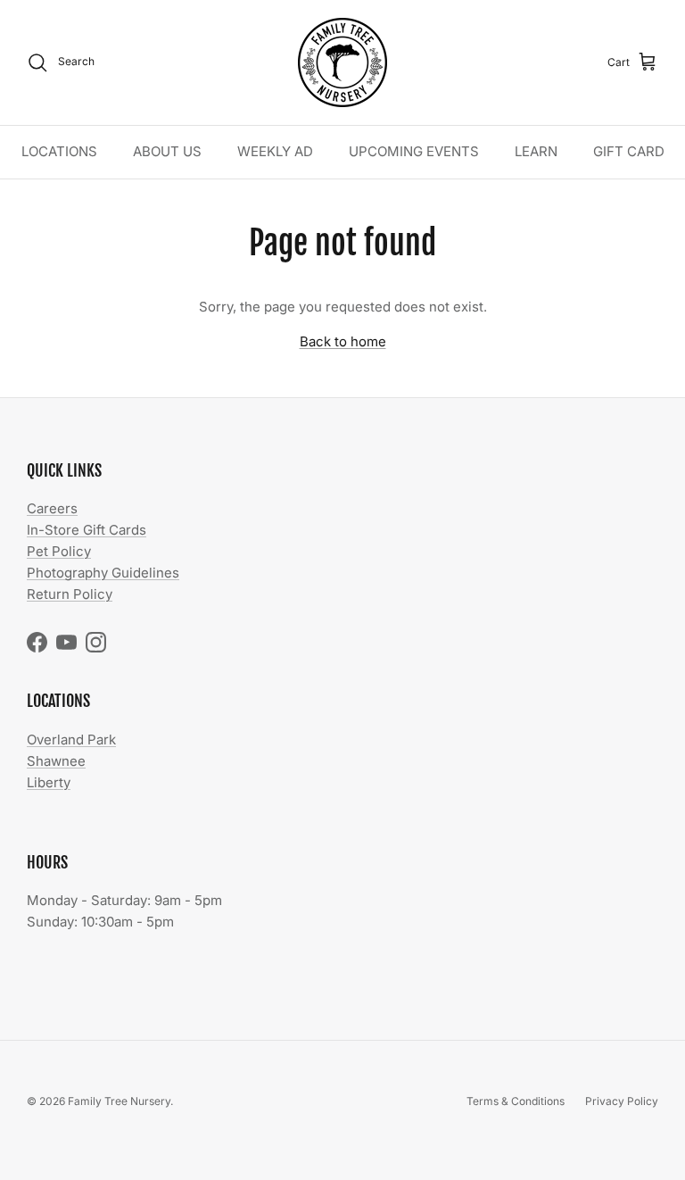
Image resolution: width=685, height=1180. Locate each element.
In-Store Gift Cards (86, 529)
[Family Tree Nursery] (342, 62)
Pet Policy (59, 551)
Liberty (48, 782)
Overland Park (71, 739)
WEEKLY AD (275, 151)
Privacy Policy (621, 1101)
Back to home (343, 341)
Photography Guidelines (103, 572)
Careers (52, 508)
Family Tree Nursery (119, 1101)
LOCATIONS (59, 151)
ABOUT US (167, 151)
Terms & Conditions (515, 1101)
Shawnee (56, 760)
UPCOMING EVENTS (414, 151)
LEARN (536, 151)
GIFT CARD (628, 151)
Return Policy (69, 594)
